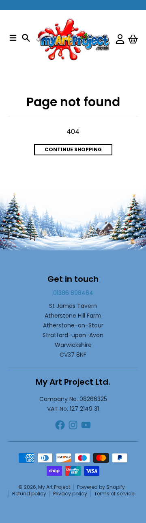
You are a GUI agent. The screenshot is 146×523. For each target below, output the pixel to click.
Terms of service (114, 493)
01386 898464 (73, 293)
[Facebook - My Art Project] (60, 425)
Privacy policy (70, 493)
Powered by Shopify (101, 487)
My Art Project (54, 487)
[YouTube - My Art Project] (86, 425)
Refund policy (29, 493)
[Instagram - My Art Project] (73, 425)
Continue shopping (73, 149)
